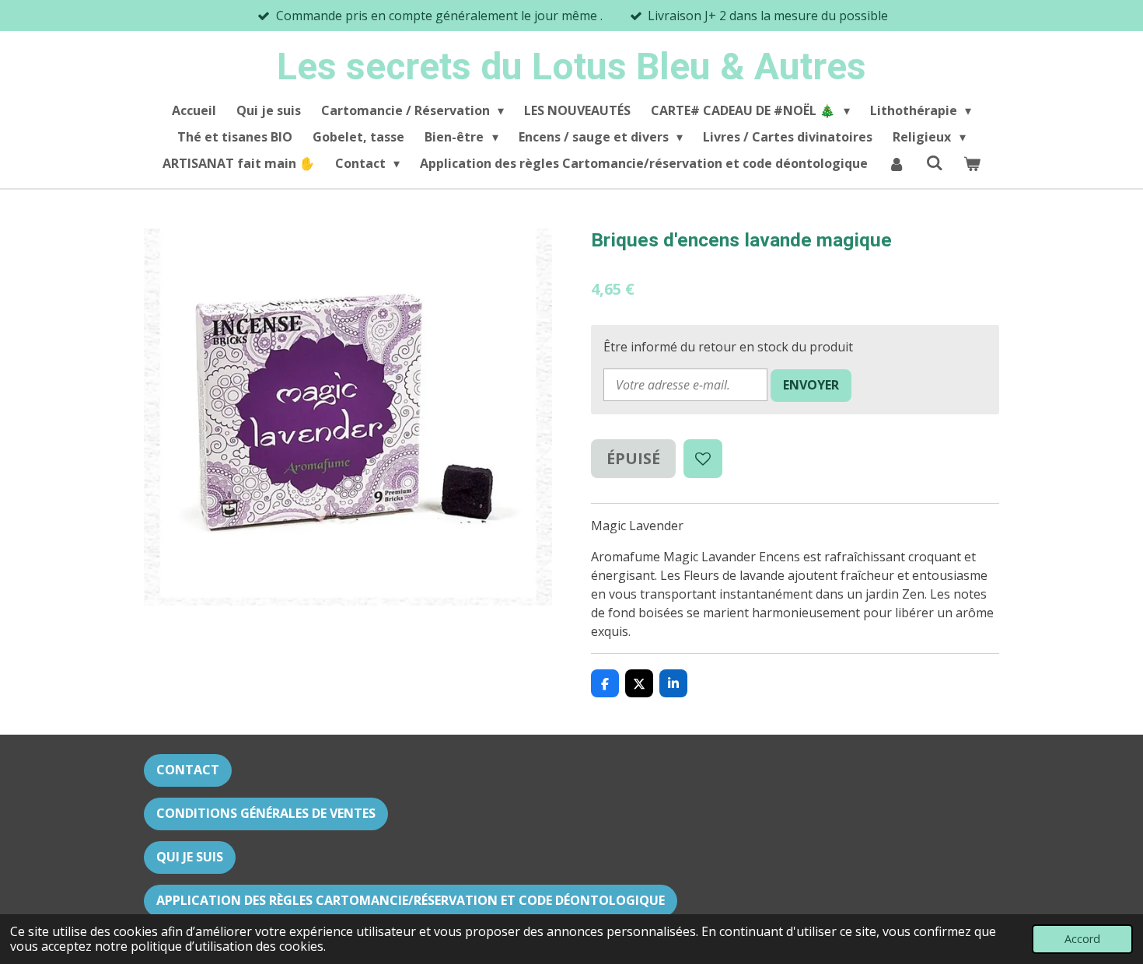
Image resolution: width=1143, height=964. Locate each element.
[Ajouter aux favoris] (702, 458)
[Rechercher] (934, 162)
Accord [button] (1082, 938)
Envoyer (811, 384)
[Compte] (896, 163)
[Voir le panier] (972, 163)
